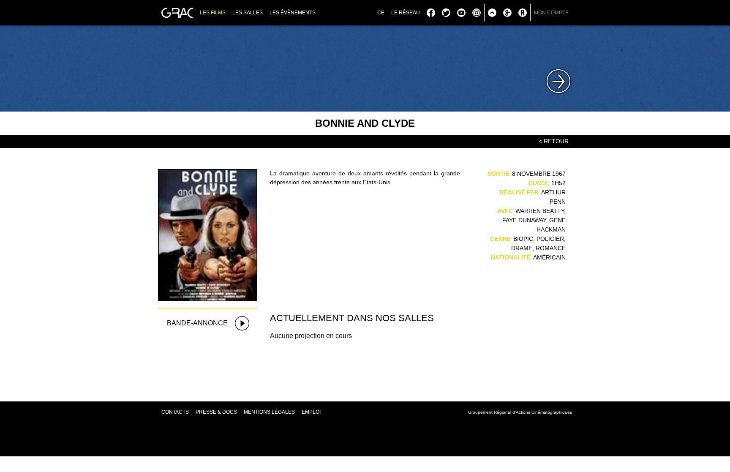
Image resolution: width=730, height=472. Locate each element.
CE (380, 13)
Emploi (311, 412)
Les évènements (293, 13)
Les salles (247, 13)
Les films (213, 13)
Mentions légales (269, 412)
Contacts (175, 412)
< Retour (554, 141)
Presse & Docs (216, 412)
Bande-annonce (197, 323)
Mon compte (551, 13)
